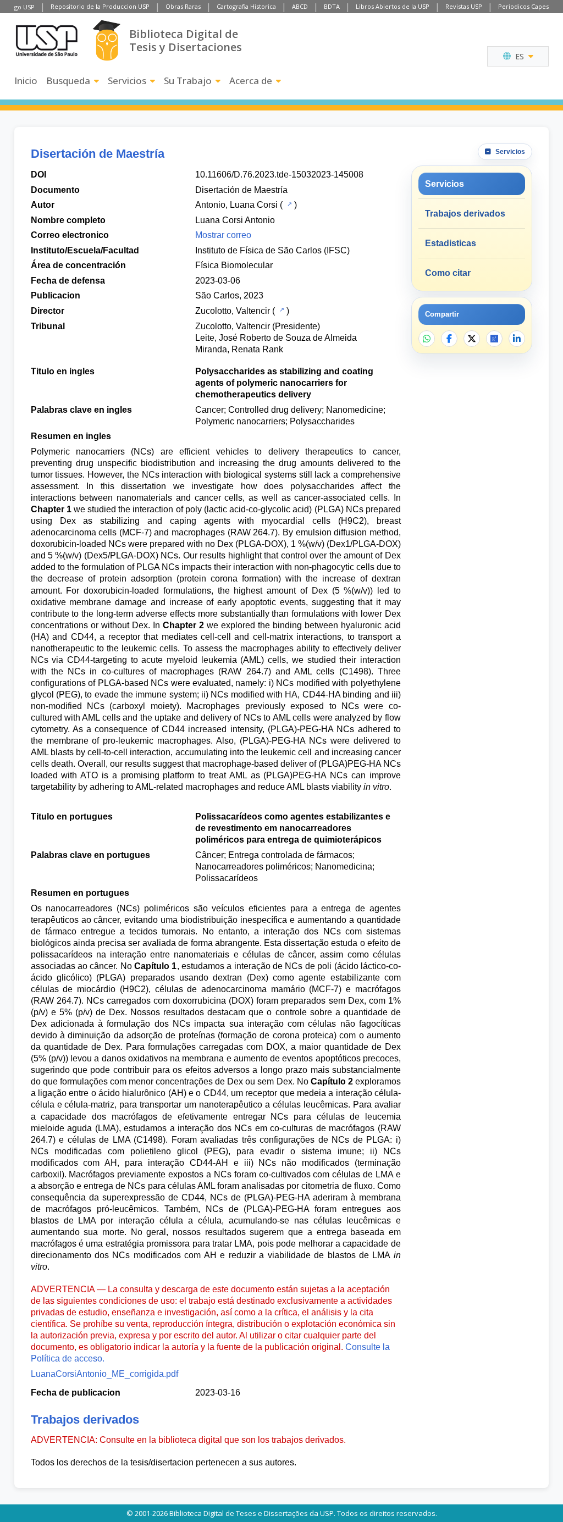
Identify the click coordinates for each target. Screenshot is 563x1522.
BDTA (332, 6)
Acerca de (250, 80)
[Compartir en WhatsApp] (426, 338)
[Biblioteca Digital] (106, 40)
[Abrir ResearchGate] (494, 338)
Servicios (127, 80)
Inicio (25, 80)
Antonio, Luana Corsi (236, 204)
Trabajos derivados (465, 213)
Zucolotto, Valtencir (232, 311)
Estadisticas (450, 243)
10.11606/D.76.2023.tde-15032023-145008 (279, 174)
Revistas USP (463, 6)
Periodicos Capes (523, 6)
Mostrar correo (223, 235)
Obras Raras (183, 6)
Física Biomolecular (234, 265)
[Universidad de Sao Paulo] (46, 41)
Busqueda (68, 80)
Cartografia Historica (246, 6)
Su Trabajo (188, 80)
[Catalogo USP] (288, 204)
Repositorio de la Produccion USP (100, 6)
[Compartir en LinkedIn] (517, 338)
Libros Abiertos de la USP (392, 6)
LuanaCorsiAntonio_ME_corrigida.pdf (104, 1374)
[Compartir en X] (471, 338)
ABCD (300, 6)
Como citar (448, 273)
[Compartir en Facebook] (449, 338)
